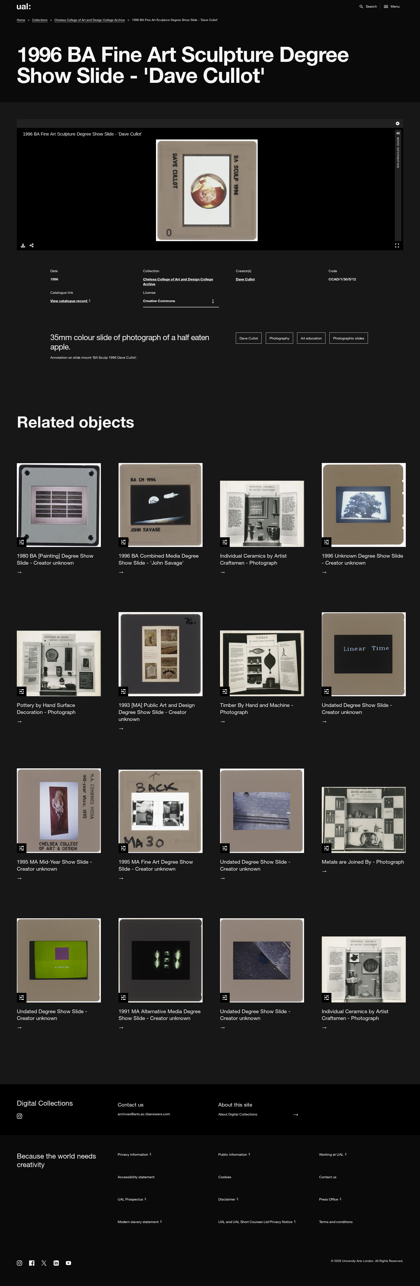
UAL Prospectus (130, 1199)
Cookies (224, 1177)
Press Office (328, 1199)
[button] (368, 6)
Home (21, 20)
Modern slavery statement (138, 1222)
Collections (39, 20)
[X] (44, 1263)
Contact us (327, 1177)
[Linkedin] (56, 1263)
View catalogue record (69, 301)
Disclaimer (226, 1199)
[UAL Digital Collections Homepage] (23, 6)
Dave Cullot (245, 279)
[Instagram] (19, 1116)
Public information (232, 1154)
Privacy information (133, 1154)
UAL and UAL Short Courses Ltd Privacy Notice (255, 1222)
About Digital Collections (237, 1114)
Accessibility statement (136, 1177)
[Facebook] (31, 1263)
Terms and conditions (336, 1222)
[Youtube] (68, 1263)
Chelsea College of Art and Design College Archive (89, 20)
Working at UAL (331, 1154)
